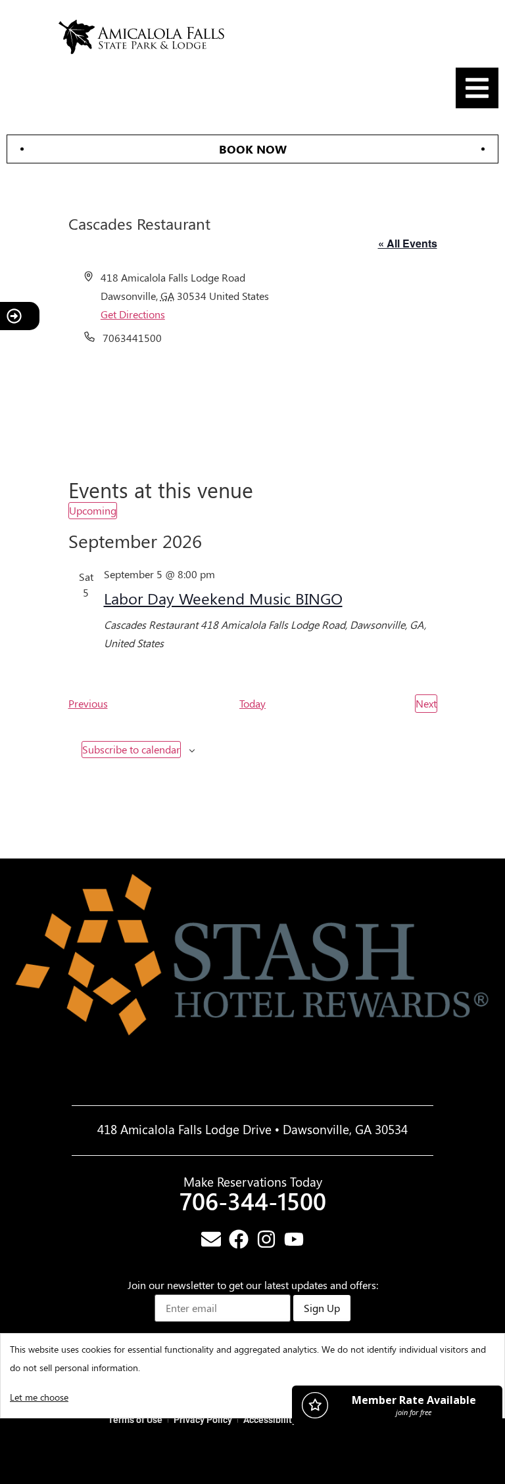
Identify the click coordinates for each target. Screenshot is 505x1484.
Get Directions (133, 314)
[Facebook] (238, 1239)
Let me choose (39, 1397)
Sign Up (322, 1308)
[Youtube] (294, 1239)
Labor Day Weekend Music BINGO (223, 597)
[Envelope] (211, 1239)
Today (252, 703)
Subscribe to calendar (131, 749)
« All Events (407, 243)
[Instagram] (266, 1239)
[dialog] (252, 1375)
